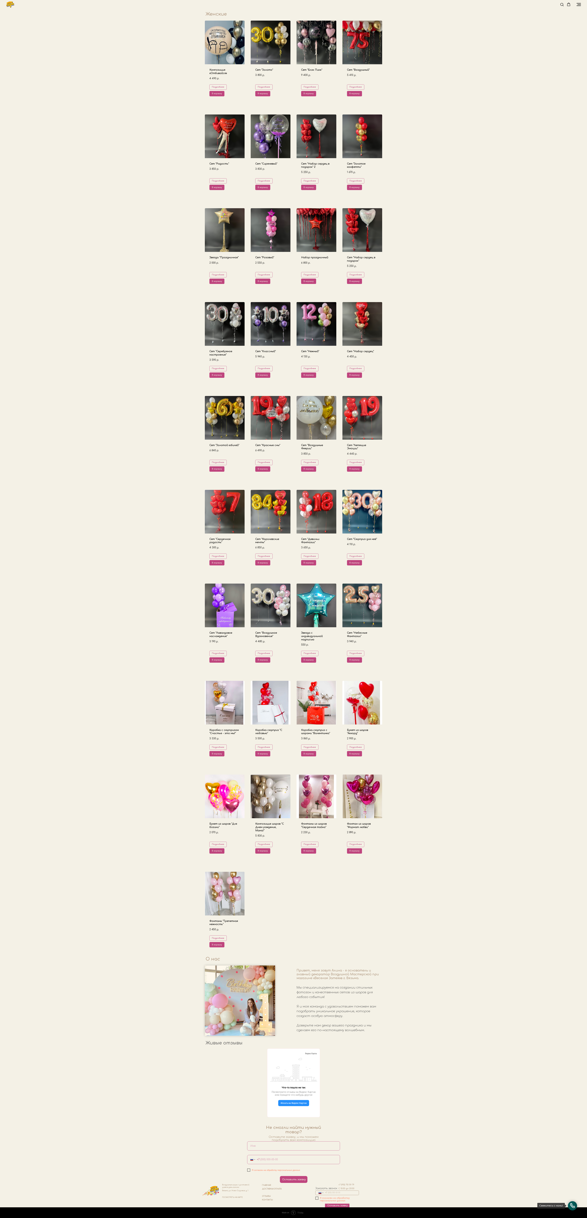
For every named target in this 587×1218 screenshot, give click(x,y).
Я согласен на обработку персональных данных (276, 1170)
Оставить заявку (294, 1179)
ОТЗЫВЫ (266, 1196)
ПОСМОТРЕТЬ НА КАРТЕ (232, 1197)
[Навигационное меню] (579, 4)
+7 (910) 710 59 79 (346, 1185)
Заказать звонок (326, 1188)
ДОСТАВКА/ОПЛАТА (272, 1189)
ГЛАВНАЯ (266, 1185)
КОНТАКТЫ (267, 1200)
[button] (562, 4)
